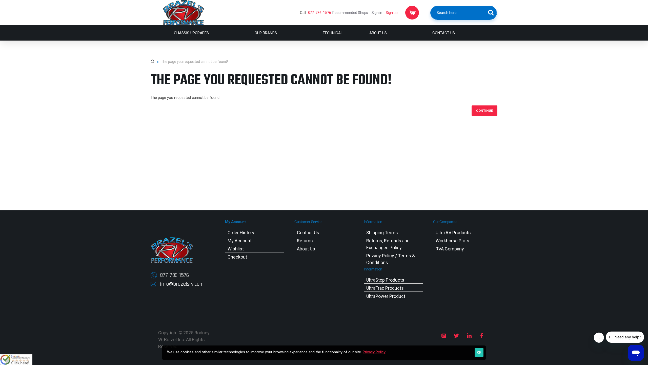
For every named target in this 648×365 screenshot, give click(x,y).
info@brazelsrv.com (182, 284)
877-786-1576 (319, 12)
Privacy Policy (374, 352)
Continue (484, 111)
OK (479, 352)
